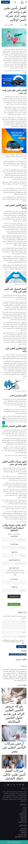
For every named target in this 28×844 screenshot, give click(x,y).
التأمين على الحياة (22, 834)
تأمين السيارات (23, 830)
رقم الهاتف (14, 587)
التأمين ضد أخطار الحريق (20, 836)
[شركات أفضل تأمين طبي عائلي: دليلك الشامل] (14, 755)
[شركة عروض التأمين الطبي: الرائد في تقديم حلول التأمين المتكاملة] (14, 688)
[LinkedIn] (14, 784)
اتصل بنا (24, 809)
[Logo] (22, 2)
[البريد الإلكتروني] (8, 784)
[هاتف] (5, 784)
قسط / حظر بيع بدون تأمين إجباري (15, 572)
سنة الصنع (14, 552)
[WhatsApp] (11, 784)
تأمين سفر (24, 811)
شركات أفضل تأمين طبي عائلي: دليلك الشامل (14, 774)
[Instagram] (17, 784)
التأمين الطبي (23, 828)
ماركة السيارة (14, 536)
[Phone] (3, 422)
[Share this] (21, 654)
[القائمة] (26, 2)
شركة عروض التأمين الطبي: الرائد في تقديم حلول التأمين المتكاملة (14, 714)
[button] (15, 2)
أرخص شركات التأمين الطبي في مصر (14, 747)
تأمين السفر (23, 832)
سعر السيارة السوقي (14, 560)
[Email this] (24, 654)
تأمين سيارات (23, 817)
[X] (20, 784)
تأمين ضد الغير (23, 815)
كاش (15, 574)
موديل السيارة (14, 544)
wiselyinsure (20, 521)
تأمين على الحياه (22, 813)
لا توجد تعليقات (7, 25)
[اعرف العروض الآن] (3, 426)
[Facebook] (23, 784)
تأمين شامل (23, 819)
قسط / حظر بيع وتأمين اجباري (15, 570)
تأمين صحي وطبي (22, 822)
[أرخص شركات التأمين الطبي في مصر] (14, 726)
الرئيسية (24, 807)
